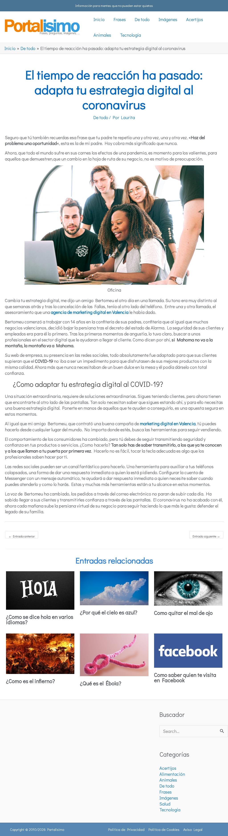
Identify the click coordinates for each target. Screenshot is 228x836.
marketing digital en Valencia (167, 423)
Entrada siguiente (206, 536)
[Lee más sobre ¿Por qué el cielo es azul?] (114, 588)
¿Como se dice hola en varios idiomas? (39, 619)
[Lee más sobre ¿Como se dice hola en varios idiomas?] (40, 590)
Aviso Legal (192, 829)
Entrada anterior (21, 536)
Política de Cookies (163, 829)
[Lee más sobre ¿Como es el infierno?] (40, 653)
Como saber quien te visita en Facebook (185, 677)
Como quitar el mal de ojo (183, 612)
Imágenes (168, 798)
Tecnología (169, 809)
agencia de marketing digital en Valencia (89, 312)
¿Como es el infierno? (30, 681)
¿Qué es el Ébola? (100, 683)
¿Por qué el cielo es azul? (108, 612)
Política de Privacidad (126, 829)
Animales (168, 780)
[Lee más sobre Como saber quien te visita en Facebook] (188, 650)
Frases (165, 792)
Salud (164, 804)
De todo (100, 117)
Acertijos (167, 768)
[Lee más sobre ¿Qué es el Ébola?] (114, 654)
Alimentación (172, 774)
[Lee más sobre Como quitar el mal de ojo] (188, 588)
